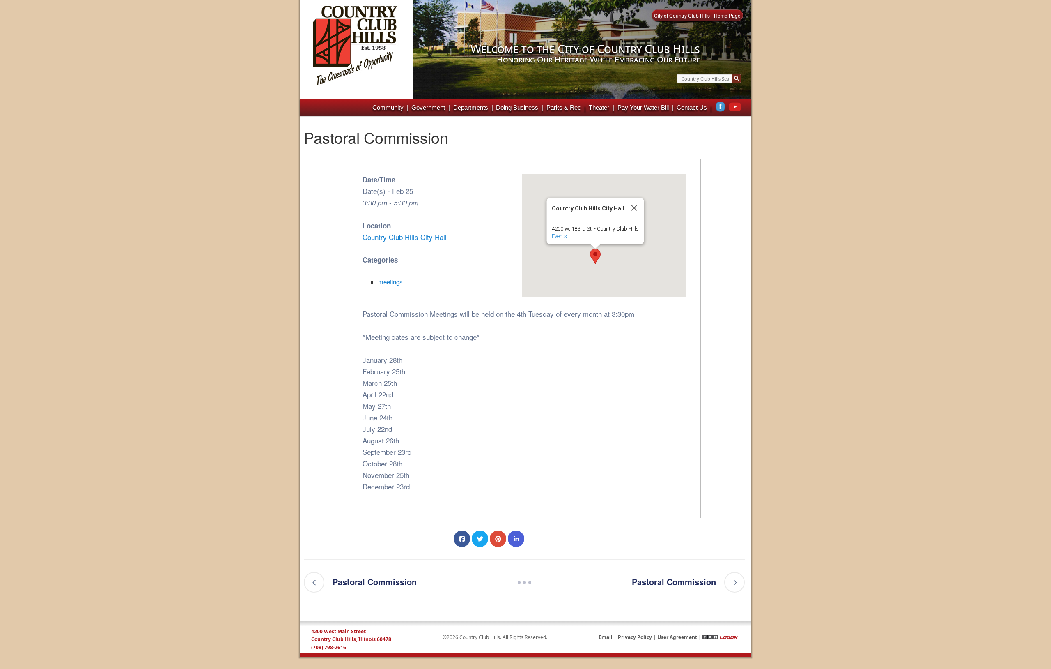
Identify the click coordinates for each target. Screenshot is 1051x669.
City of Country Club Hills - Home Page (697, 15)
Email (606, 637)
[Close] (634, 208)
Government (428, 107)
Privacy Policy (635, 637)
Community (388, 107)
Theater (599, 107)
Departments (470, 107)
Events (559, 236)
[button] (595, 256)
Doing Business (517, 107)
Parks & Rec (563, 107)
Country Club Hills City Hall (405, 237)
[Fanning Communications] (710, 637)
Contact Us (692, 107)
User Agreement (677, 637)
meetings (390, 281)
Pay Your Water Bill (643, 107)
